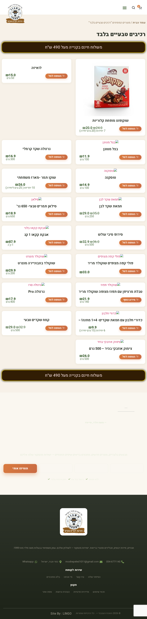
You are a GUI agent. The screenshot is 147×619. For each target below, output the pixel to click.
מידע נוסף (129, 300)
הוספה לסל (128, 129)
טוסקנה (110, 177)
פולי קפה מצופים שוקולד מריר (110, 263)
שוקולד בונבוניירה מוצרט (36, 263)
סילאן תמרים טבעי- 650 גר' (36, 206)
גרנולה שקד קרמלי (37, 149)
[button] (125, 8)
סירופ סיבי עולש (110, 234)
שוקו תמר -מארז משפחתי (36, 177)
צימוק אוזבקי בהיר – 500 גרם (110, 348)
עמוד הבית (139, 23)
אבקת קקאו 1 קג (36, 234)
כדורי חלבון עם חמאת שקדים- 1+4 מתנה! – (110, 320)
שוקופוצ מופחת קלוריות (110, 120)
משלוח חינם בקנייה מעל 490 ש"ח (73, 47)
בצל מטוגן (110, 149)
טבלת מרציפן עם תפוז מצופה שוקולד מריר (110, 291)
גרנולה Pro (36, 291)
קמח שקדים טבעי (36, 320)
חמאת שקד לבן (110, 206)
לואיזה (36, 68)
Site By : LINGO (61, 613)
